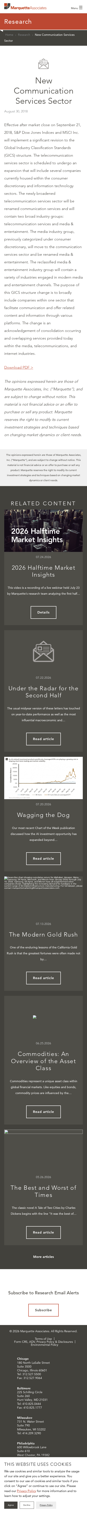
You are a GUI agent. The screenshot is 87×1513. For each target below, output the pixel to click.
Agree (11, 1505)
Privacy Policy (26, 1491)
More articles (43, 1257)
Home (9, 35)
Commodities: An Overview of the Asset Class (43, 1061)
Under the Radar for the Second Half (43, 692)
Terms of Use (43, 1339)
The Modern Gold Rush (43, 934)
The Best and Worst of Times (43, 1191)
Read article (43, 739)
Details (43, 612)
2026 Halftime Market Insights (43, 571)
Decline (26, 1505)
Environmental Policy (44, 1345)
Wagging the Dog (43, 814)
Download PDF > (18, 367)
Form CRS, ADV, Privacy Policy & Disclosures (43, 1342)
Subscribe (43, 1310)
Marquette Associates (25, 6)
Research (24, 35)
